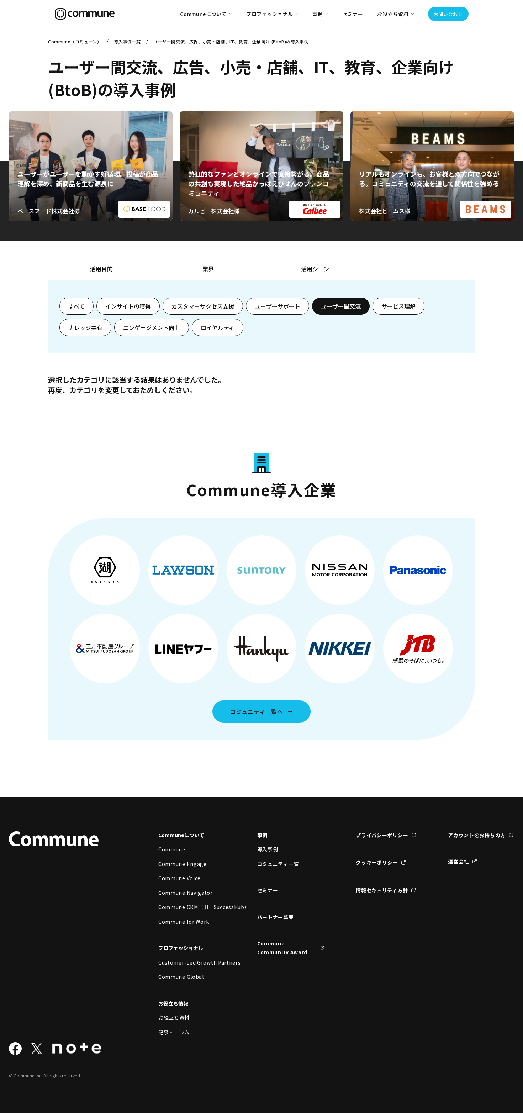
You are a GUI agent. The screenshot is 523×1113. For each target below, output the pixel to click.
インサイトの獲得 (128, 306)
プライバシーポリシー (382, 835)
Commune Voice (179, 878)
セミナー (352, 13)
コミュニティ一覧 (278, 863)
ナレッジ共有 (85, 327)
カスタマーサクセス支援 (202, 306)
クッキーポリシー (377, 862)
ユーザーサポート (277, 306)
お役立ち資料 (174, 1017)
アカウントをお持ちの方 (477, 835)
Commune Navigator (185, 892)
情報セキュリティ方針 (382, 890)
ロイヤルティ (217, 327)
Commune (171, 849)
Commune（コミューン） (74, 41)
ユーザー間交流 (341, 306)
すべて (76, 306)
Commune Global (181, 976)
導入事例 (267, 849)
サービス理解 (398, 306)
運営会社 (458, 861)
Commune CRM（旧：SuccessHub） (192, 906)
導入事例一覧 (127, 41)
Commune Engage (182, 863)
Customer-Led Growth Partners (192, 962)
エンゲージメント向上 (151, 327)
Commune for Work (183, 921)
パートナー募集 (275, 916)
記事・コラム (174, 1032)
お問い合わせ (448, 14)
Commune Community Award (282, 948)
